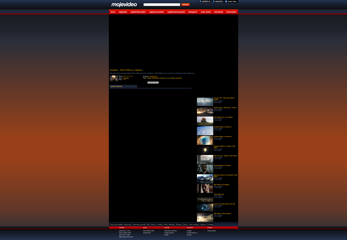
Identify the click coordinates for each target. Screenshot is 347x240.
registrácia (219, 1)
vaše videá (206, 12)
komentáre (231, 12)
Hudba (160, 224)
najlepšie (123, 12)
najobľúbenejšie (138, 12)
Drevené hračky (212, 230)
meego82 (126, 78)
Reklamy (172, 224)
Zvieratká (210, 224)
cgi (169, 78)
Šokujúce (179, 224)
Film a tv (154, 224)
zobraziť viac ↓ (153, 82)
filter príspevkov (130, 86)
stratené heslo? (147, 232)
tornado (162, 78)
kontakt (166, 235)
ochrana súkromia (169, 232)
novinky (189, 235)
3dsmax (173, 78)
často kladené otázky (148, 230)
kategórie (192, 12)
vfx (166, 78)
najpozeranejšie (156, 12)
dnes (113, 12)
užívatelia (218, 12)
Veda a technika (194, 224)
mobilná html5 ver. (192, 232)
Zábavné (203, 224)
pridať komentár (116, 86)
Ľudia (166, 224)
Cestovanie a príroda (139, 224)
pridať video (232, 1)
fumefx (149, 78)
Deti (148, 224)
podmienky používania (170, 230)
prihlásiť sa (206, 1)
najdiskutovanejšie (176, 12)
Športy (185, 224)
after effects (155, 78)
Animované (153, 76)
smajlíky (189, 230)
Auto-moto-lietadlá (116, 224)
